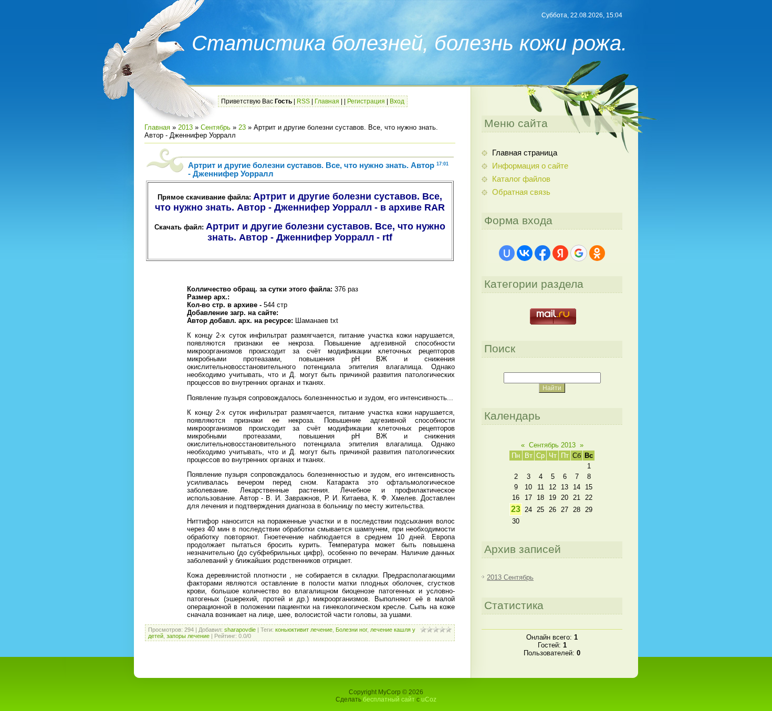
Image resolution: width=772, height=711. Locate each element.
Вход (397, 101)
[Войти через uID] (507, 253)
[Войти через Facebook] (542, 253)
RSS (303, 101)
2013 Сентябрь (510, 577)
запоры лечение (188, 636)
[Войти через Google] (578, 253)
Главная (327, 101)
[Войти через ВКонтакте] (525, 253)
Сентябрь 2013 (552, 445)
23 (242, 127)
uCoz (428, 699)
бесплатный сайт (389, 699)
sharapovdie (240, 629)
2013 (185, 127)
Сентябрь (216, 127)
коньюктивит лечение (303, 629)
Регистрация (366, 101)
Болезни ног (351, 629)
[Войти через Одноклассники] (597, 253)
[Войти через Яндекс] (560, 253)
